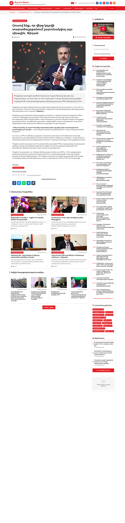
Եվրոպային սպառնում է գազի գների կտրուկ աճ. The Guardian (104, 242)
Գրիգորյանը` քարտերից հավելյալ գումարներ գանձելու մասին (25, 256)
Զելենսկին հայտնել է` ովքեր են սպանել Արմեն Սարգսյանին (27, 218)
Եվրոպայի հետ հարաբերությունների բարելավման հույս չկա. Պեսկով (103, 132)
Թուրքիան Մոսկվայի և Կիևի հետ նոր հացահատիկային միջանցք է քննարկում (105, 226)
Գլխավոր (12, 12)
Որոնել (104, 58)
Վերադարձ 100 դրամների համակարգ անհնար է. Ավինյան (67, 256)
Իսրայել (97, 323)
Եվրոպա (108, 325)
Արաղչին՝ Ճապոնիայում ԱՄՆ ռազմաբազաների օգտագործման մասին (104, 193)
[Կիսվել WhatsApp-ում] (24, 183)
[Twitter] (100, 3)
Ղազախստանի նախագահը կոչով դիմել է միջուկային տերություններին (104, 119)
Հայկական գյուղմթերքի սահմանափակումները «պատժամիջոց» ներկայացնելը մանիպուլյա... (103, 82)
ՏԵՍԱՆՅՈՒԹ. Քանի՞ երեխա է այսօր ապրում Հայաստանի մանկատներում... (103, 352)
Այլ (96, 8)
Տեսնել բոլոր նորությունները (103, 298)
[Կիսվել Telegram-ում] (29, 183)
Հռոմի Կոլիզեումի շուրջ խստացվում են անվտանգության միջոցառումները (103, 149)
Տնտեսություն (78, 8)
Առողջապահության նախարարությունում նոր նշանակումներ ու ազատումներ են (104, 249)
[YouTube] (104, 3)
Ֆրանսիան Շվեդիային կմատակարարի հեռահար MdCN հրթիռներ (104, 112)
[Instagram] (114, 3)
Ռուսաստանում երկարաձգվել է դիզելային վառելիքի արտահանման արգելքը (104, 186)
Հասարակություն (46, 8)
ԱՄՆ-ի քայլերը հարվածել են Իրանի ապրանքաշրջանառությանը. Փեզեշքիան (105, 91)
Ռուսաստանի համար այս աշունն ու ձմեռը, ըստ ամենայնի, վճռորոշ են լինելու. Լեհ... (104, 272)
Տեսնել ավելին (49, 307)
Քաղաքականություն (18, 8)
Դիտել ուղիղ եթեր (104, 37)
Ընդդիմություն (98, 331)
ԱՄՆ (109, 312)
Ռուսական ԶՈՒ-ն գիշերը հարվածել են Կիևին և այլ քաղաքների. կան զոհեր (104, 208)
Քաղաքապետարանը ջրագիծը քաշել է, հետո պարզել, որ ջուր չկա (104, 343)
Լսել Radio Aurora (104, 370)
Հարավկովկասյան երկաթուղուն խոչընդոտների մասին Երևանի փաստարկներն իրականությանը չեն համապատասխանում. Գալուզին (19, 296)
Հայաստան (98, 309)
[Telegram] (107, 3)
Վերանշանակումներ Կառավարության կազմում (104, 278)
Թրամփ (109, 331)
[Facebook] (97, 3)
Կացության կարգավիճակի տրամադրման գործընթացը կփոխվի (105, 284)
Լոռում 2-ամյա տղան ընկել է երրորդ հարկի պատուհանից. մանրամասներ (104, 201)
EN (76, 3)
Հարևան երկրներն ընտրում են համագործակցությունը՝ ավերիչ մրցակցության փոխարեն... (105, 105)
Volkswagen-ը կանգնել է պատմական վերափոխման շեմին (104, 178)
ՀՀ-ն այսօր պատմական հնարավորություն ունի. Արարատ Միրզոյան (104, 164)
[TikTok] (110, 3)
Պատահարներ (32, 8)
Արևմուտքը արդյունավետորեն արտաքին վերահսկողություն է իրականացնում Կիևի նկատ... (103, 216)
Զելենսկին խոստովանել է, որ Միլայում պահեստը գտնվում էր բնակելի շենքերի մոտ (104, 157)
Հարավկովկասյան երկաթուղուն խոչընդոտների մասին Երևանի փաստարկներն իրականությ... (104, 73)
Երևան (107, 320)
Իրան (109, 315)
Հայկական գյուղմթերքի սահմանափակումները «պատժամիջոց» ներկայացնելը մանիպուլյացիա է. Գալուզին (38, 295)
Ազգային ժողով (98, 328)
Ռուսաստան (98, 315)
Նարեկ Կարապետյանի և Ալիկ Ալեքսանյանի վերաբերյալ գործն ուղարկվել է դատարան (104, 257)
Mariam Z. (17, 37)
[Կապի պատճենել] (33, 183)
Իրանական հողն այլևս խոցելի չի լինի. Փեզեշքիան (67, 218)
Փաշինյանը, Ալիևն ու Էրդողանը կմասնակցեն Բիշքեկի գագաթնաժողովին (104, 171)
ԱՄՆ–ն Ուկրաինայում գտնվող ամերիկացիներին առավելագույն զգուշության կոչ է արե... (105, 292)
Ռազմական (67, 8)
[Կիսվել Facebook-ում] (14, 183)
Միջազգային (98, 312)
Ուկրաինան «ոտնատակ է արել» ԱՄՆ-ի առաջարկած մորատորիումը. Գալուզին (104, 264)
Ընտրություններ (99, 317)
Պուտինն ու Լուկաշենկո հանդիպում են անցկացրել (104, 125)
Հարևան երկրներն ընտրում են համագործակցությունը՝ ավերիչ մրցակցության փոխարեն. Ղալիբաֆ (78, 294)
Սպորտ (57, 8)
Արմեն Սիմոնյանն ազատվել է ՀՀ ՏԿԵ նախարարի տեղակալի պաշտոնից (103, 235)
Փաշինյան (97, 325)
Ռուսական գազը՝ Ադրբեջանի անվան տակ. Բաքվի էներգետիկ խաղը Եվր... (103, 361)
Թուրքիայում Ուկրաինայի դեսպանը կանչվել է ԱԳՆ (58, 293)
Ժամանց (89, 8)
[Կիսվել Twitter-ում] (19, 183)
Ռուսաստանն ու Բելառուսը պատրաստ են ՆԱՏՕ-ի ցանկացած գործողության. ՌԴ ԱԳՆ (105, 141)
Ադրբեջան (107, 323)
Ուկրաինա (97, 320)
